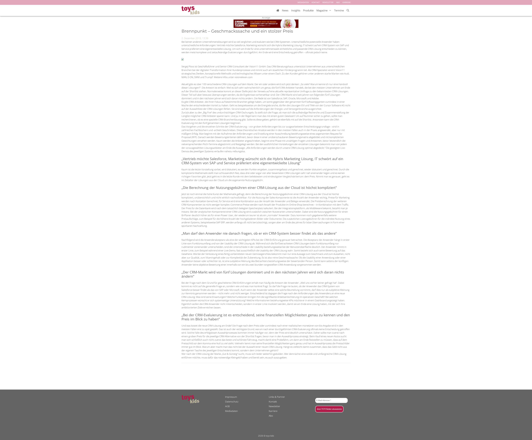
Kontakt (273, 401)
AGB (227, 406)
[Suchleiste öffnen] (348, 10)
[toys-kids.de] (190, 10)
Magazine (322, 10)
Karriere (273, 411)
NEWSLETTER (327, 2)
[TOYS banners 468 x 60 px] (266, 27)
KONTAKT (316, 2)
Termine (339, 10)
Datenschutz (231, 401)
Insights (295, 10)
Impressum (231, 396)
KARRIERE (346, 2)
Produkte (308, 10)
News (285, 10)
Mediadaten (231, 411)
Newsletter (274, 406)
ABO (338, 2)
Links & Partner (277, 396)
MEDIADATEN (303, 2)
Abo (271, 415)
